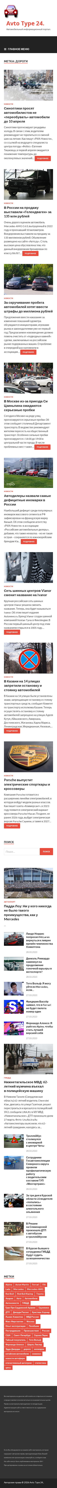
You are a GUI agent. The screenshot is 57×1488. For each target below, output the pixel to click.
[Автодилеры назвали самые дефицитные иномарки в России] (28, 474)
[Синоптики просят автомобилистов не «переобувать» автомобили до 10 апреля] (28, 86)
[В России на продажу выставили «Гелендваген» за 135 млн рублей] (28, 185)
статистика (40, 1363)
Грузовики (44, 1307)
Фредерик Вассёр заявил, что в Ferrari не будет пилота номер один (38, 1006)
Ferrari (35, 1284)
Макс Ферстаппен (14, 1321)
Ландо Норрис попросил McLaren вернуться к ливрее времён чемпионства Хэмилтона (39, 940)
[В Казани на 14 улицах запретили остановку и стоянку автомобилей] (28, 659)
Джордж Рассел (21, 1312)
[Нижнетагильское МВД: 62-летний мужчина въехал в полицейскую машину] (28, 1074)
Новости (8, 104)
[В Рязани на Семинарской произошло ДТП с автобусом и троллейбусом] (14, 1234)
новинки (36, 1353)
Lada (8, 1289)
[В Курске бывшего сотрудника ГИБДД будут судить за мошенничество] (14, 1259)
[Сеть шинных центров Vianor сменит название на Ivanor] (28, 568)
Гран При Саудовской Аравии (20, 1307)
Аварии (9, 1298)
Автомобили (31, 1298)
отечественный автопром (19, 1363)
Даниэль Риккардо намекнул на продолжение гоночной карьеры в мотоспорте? (39, 965)
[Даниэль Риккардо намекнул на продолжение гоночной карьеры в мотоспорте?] (14, 969)
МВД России (32, 1317)
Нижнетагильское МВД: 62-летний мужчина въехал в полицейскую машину (26, 1086)
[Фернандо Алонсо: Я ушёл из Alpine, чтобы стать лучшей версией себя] (14, 1034)
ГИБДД (7, 1078)
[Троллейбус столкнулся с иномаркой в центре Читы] (14, 1146)
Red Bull (10, 1294)
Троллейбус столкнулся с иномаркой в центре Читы (35, 1140)
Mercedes (18, 1289)
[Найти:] (28, 851)
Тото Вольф (35, 1340)
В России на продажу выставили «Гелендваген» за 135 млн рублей (27, 211)
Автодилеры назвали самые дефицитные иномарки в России (27, 500)
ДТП (8, 1312)
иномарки (39, 1349)
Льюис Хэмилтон (14, 1317)
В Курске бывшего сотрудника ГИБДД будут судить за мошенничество (38, 1253)
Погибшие (34, 1326)
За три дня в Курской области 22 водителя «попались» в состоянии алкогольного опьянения (39, 1203)
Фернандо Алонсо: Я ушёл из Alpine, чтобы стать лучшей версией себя (39, 1028)
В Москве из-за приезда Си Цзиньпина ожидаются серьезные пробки (26, 405)
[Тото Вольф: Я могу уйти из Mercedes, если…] (14, 994)
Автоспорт (9, 902)
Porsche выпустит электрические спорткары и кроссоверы (27, 784)
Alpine (9, 1284)
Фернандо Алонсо (15, 1344)
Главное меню (18, 49)
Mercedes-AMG (35, 1289)
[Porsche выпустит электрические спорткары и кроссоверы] (28, 758)
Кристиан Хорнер (41, 1312)
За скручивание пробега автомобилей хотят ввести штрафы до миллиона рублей (28, 306)
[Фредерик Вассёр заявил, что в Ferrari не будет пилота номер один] (14, 1012)
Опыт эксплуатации (15, 1326)
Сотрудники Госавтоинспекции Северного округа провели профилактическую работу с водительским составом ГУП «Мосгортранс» (38, 1170)
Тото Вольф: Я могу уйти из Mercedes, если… (38, 987)
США (8, 1335)
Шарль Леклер (34, 1344)
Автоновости (12, 1303)
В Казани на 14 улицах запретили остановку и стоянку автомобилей (23, 685)
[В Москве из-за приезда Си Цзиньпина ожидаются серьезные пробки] (28, 379)
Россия (46, 1330)
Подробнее (42, 158)
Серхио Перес (41, 1335)
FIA (44, 1284)
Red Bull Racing (25, 1294)
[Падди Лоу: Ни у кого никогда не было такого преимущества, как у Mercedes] (28, 898)
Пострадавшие (13, 1330)
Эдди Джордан (13, 1349)
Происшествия (31, 1330)
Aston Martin (22, 1284)
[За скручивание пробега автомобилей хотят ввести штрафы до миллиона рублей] (28, 280)
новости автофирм (15, 1358)
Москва (30, 1321)
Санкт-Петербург (22, 1335)
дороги (27, 1349)
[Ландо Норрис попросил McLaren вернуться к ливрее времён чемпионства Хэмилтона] (14, 944)
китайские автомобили (17, 1353)
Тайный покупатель (16, 1340)
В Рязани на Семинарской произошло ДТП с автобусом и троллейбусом (36, 1230)
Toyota (39, 1294)
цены (8, 1367)
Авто (18, 1298)
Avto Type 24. (25, 23)
